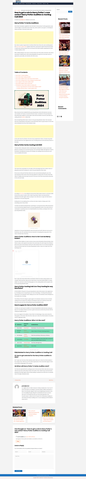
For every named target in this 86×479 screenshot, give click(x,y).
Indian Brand (41, 477)
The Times (22, 193)
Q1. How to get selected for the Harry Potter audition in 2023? (29, 86)
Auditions (18, 10)
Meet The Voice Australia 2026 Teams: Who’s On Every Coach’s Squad (64, 53)
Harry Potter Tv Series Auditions (22, 75)
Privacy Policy (39, 3)
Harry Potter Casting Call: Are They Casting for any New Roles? (28, 80)
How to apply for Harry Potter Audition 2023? (25, 81)
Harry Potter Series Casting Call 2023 (23, 77)
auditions (23, 117)
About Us (44, 3)
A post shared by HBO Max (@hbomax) (26, 276)
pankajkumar (22, 19)
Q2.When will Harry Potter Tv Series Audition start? (27, 88)
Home (15, 10)
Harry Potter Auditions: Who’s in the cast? (24, 83)
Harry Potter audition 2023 (21, 46)
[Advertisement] (34, 37)
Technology (16, 3)
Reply (18, 441)
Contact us (34, 3)
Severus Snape (27, 342)
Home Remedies (28, 3)
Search (58, 9)
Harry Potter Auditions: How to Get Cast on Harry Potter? (27, 78)
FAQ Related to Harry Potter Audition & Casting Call (26, 85)
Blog (47, 3)
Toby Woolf (26, 328)
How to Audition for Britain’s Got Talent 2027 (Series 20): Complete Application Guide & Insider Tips (64, 70)
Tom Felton (26, 339)
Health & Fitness (22, 3)
